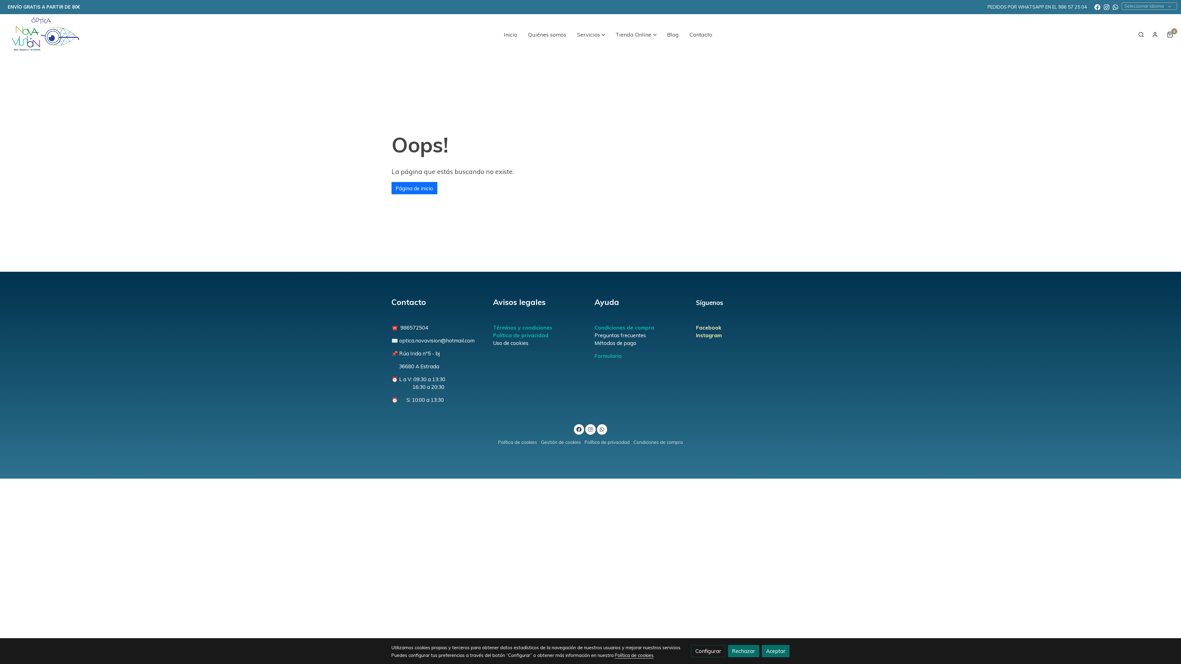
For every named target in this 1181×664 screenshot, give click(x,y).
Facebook (708, 327)
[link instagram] (1106, 7)
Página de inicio (414, 188)
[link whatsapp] (1115, 7)
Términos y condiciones (522, 327)
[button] (591, 34)
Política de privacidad (520, 335)
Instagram (709, 335)
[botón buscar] (1141, 34)
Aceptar (775, 651)
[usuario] (1155, 34)
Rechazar (743, 651)
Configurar (708, 651)
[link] (43, 34)
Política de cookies (517, 442)
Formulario (608, 356)
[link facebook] (1097, 7)
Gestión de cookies (561, 442)
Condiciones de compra (624, 327)
